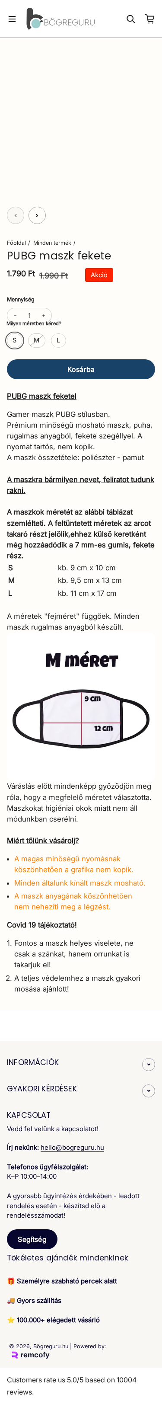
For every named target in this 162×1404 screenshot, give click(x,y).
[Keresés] (131, 19)
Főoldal (16, 243)
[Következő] (37, 215)
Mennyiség (21, 299)
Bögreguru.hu (50, 1346)
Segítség (32, 1239)
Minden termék (52, 243)
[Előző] (15, 215)
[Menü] (12, 19)
